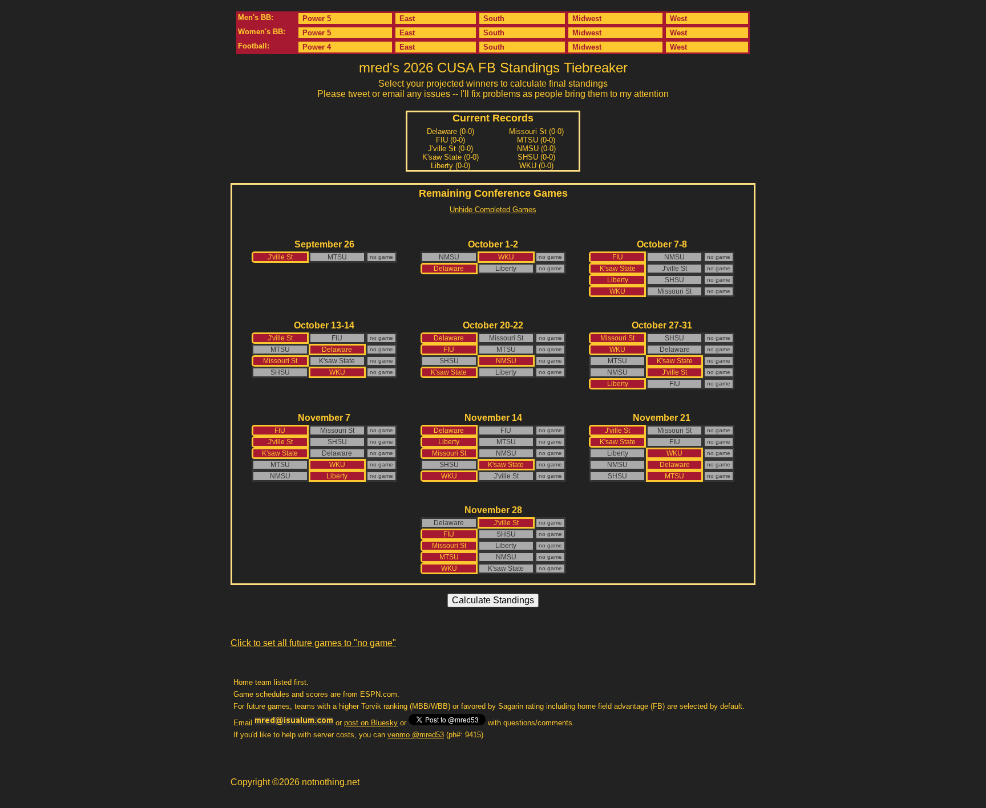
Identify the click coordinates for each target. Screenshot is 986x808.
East (407, 18)
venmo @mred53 (415, 734)
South (493, 18)
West (678, 18)
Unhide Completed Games (493, 209)
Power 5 (316, 18)
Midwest (586, 18)
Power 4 (316, 47)
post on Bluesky (371, 722)
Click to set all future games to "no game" (313, 643)
